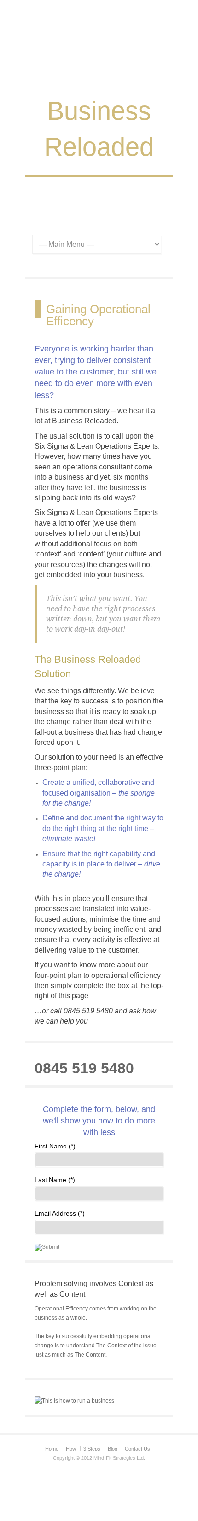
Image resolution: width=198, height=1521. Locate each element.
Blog (112, 1448)
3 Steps (91, 1448)
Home (51, 1448)
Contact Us (137, 1448)
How (71, 1448)
